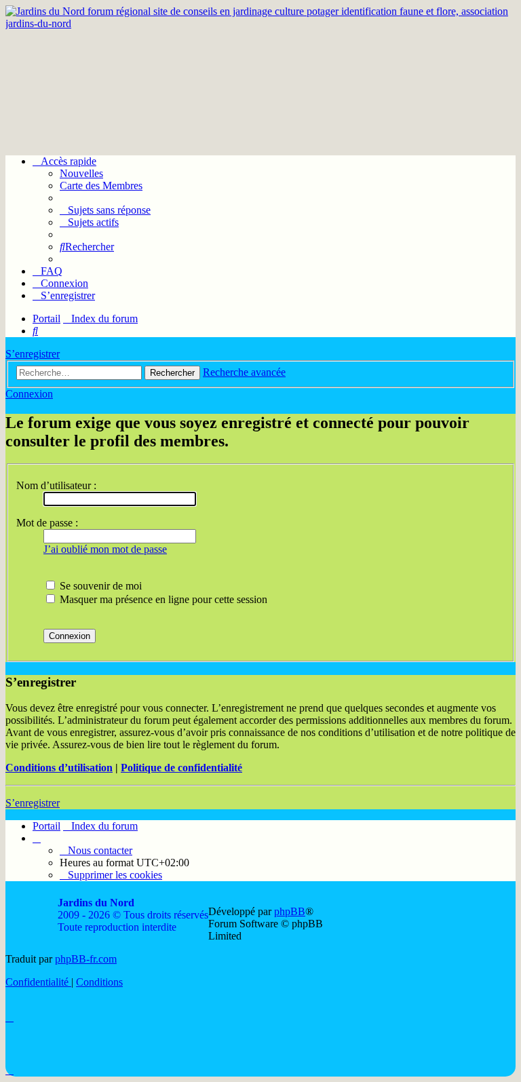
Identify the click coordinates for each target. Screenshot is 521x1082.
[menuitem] (105, 210)
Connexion (29, 394)
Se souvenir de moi (99, 586)
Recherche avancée (244, 372)
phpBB (289, 911)
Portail (46, 318)
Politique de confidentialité (181, 767)
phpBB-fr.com (86, 959)
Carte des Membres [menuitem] (101, 185)
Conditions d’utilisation (59, 767)
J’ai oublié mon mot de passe (105, 549)
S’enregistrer (32, 354)
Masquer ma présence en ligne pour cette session (162, 599)
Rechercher (172, 373)
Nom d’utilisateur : (56, 485)
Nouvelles (81, 173)
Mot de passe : (47, 522)
